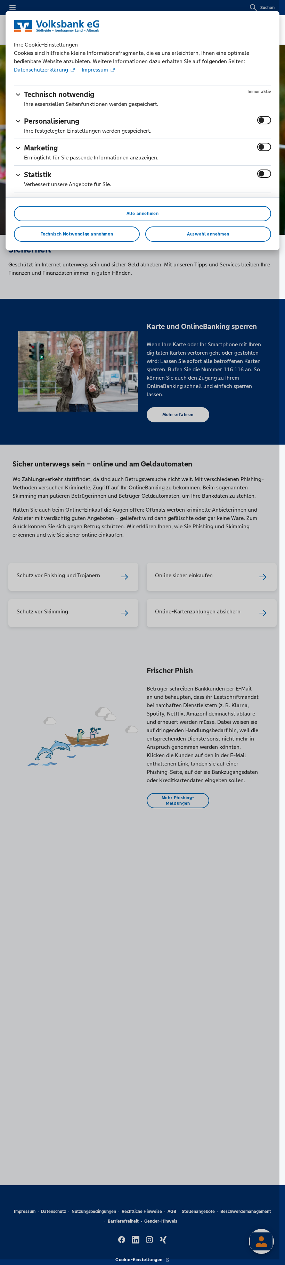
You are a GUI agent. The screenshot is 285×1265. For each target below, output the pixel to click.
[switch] (264, 120)
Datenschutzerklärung (42, 69)
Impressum (94, 69)
